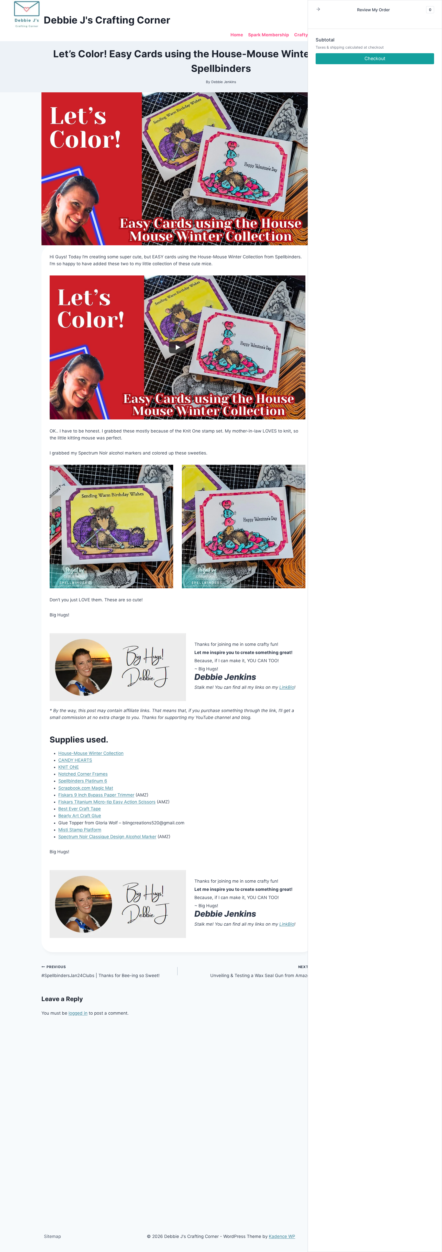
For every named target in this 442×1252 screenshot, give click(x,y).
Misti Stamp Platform (79, 829)
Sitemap (52, 1236)
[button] (318, 10)
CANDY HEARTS (75, 760)
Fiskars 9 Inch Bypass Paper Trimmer (96, 794)
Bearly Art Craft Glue (79, 815)
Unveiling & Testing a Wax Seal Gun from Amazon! (262, 971)
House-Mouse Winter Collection (91, 753)
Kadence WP (282, 1236)
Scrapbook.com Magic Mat (85, 788)
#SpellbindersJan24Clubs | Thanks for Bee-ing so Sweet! (100, 971)
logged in (78, 1013)
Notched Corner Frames (83, 774)
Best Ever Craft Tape (79, 808)
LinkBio (286, 687)
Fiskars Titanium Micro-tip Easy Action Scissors (107, 801)
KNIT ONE (68, 767)
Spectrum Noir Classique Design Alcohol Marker (107, 836)
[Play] (177, 347)
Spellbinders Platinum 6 (82, 780)
